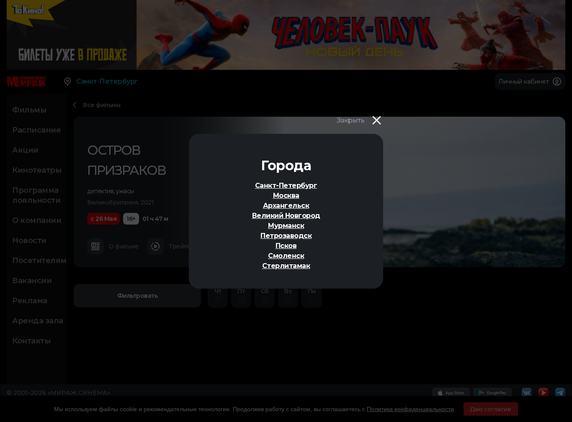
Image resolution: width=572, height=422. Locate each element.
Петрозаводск (286, 236)
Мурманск (286, 226)
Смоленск (286, 256)
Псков (286, 246)
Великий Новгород (286, 216)
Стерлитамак (286, 266)
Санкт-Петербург (286, 185)
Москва (286, 195)
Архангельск (286, 206)
